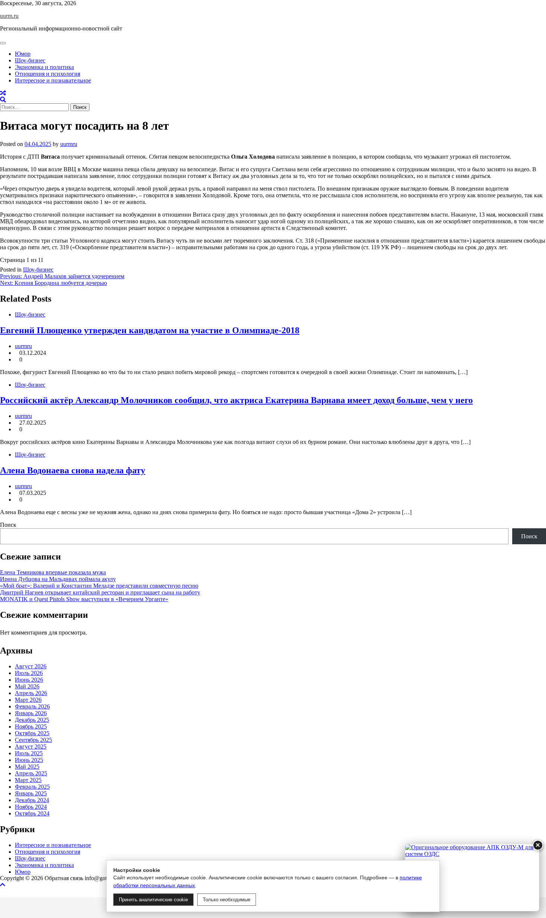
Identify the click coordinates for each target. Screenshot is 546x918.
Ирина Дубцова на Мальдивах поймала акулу (58, 579)
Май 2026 (27, 686)
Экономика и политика (44, 67)
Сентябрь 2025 (33, 740)
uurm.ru (9, 16)
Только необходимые (226, 899)
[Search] (3, 100)
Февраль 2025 (32, 787)
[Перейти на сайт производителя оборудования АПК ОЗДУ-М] (472, 877)
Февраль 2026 (32, 706)
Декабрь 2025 (32, 720)
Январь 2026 (31, 713)
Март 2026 (28, 700)
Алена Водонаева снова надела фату (72, 470)
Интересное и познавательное (53, 80)
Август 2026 (30, 666)
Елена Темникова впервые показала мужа (53, 572)
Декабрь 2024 (32, 800)
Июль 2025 (29, 753)
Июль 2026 (29, 673)
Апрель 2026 (31, 693)
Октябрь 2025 (32, 733)
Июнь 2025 (29, 760)
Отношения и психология (47, 74)
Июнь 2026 (29, 680)
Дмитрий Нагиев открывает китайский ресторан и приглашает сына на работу (100, 592)
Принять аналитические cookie (153, 899)
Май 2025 (27, 766)
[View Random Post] (3, 93)
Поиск (8, 525)
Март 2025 (28, 780)
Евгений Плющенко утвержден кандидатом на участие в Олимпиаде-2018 (149, 330)
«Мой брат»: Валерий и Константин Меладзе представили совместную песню (99, 586)
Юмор (22, 54)
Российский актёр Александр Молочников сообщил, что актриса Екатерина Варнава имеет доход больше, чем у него (236, 400)
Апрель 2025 (31, 773)
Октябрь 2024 (32, 813)
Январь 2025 (31, 793)
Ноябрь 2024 (31, 807)
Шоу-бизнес (30, 60)
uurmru (68, 144)
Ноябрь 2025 (31, 726)
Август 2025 (30, 746)
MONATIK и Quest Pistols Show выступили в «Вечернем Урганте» (84, 599)
